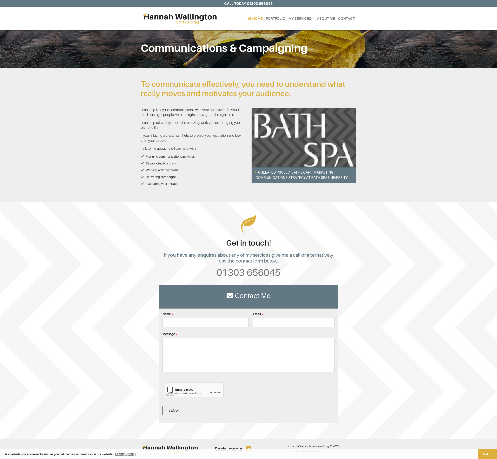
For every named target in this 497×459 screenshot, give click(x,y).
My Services (299, 19)
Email (257, 314)
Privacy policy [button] (125, 454)
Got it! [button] (487, 454)
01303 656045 (248, 272)
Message (168, 334)
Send (173, 410)
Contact (346, 19)
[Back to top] (484, 446)
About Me (326, 19)
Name (166, 314)
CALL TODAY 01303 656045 (248, 4)
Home (257, 19)
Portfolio (275, 19)
